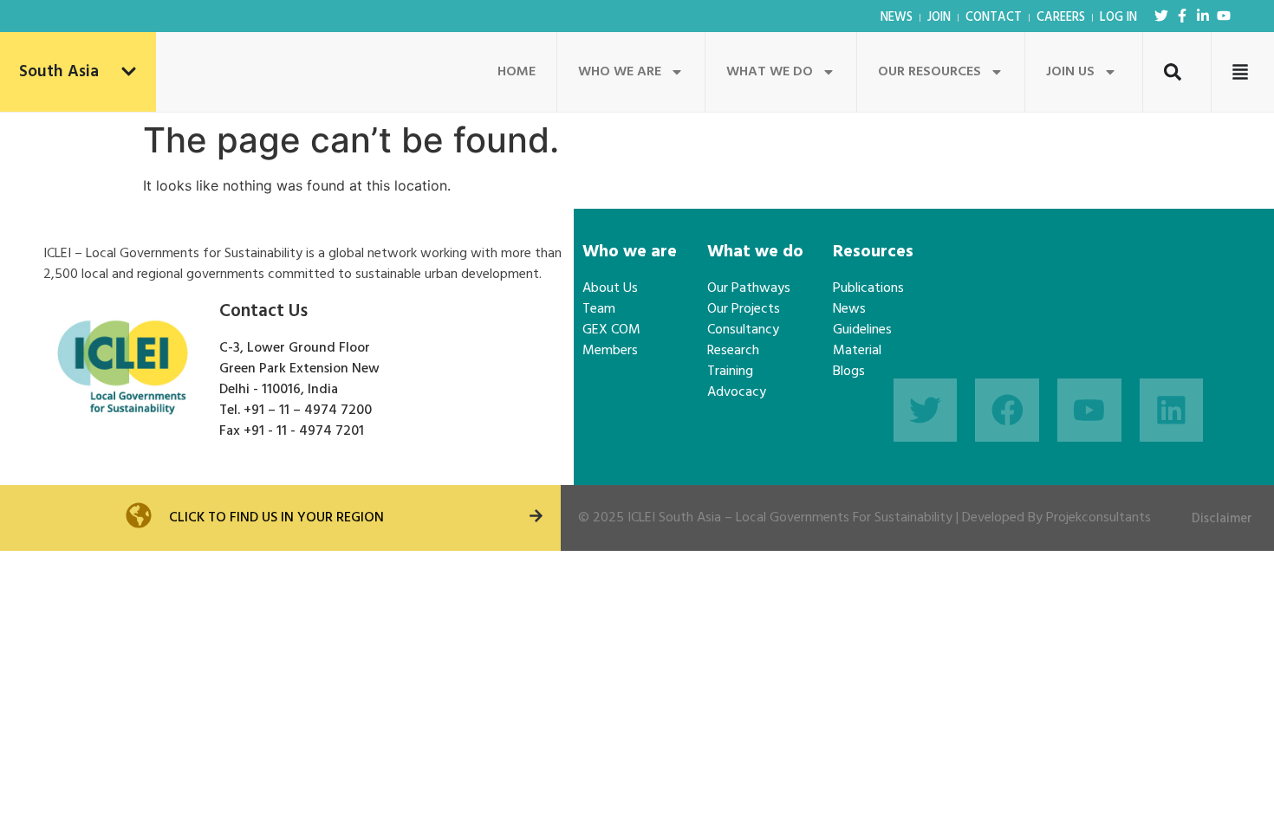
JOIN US (1070, 72)
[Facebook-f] (1182, 16)
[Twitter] (1161, 16)
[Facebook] (1007, 410)
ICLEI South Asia (674, 518)
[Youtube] (1224, 16)
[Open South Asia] (128, 72)
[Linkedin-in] (1203, 16)
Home (516, 72)
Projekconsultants (1098, 518)
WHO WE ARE (619, 72)
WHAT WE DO (769, 72)
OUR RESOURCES (929, 72)
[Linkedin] (1172, 410)
